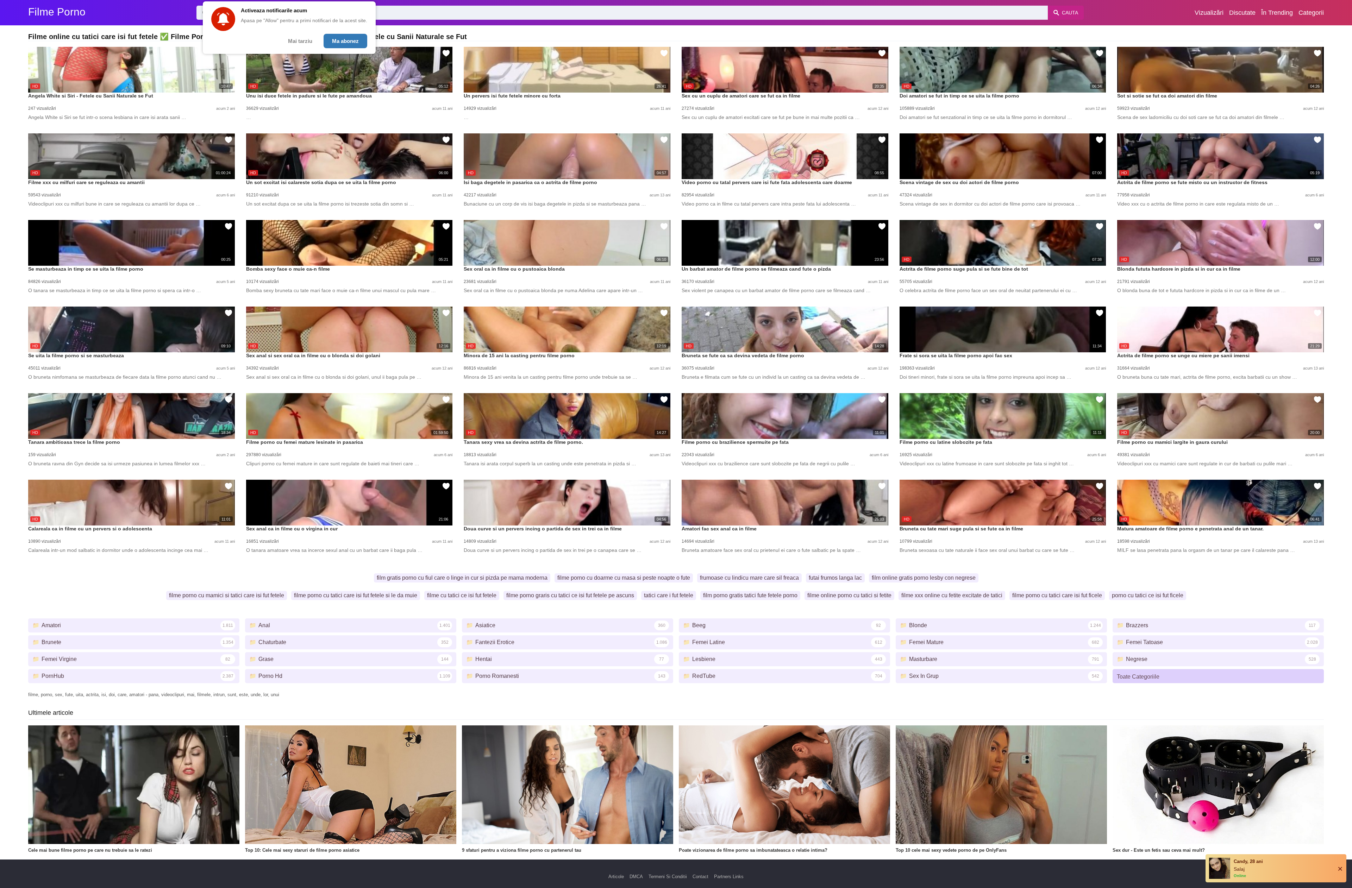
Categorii (1311, 12)
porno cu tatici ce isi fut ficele (1147, 595)
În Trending (1277, 12)
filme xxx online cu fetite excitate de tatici (951, 595)
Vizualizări (1209, 12)
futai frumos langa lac (835, 578)
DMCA (636, 876)
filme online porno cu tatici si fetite (849, 595)
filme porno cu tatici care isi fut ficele (1057, 595)
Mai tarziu (300, 41)
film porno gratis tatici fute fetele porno (750, 595)
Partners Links (729, 876)
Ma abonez (345, 41)
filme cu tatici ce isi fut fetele (461, 595)
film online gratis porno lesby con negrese (924, 578)
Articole (616, 876)
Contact (700, 876)
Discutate (1242, 12)
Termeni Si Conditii (668, 876)
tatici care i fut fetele (668, 595)
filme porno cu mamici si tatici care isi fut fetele (226, 595)
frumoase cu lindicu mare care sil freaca (749, 578)
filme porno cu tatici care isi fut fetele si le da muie (355, 595)
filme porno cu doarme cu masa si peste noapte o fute (623, 578)
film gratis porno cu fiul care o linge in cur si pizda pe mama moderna (462, 578)
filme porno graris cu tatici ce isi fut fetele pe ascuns (570, 595)
